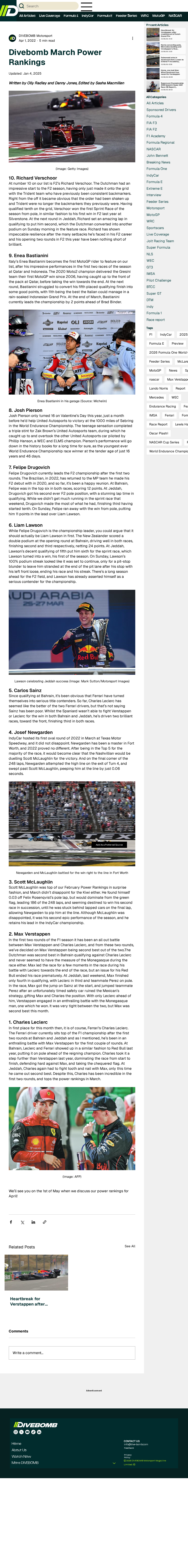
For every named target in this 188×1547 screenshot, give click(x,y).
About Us (19, 1450)
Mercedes (156, 397)
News (173, 370)
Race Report (158, 424)
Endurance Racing (162, 406)
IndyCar (166, 334)
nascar (154, 379)
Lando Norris (158, 388)
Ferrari (169, 415)
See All (130, 1246)
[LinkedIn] (39, 1432)
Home (16, 1443)
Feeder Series (159, 361)
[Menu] (86, 7)
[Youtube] (27, 1432)
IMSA (153, 415)
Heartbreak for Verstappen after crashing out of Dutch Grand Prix (32, 1301)
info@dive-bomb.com (136, 1444)
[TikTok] (33, 1432)
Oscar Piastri (158, 433)
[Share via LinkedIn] (33, 1222)
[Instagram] (16, 1432)
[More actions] (132, 38)
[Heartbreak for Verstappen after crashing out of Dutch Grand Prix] (36, 1273)
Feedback (129, 1447)
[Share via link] (44, 1222)
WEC (175, 397)
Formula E (156, 343)
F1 (150, 334)
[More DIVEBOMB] (114, 1463)
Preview (177, 343)
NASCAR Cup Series (164, 442)
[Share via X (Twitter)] (22, 1222)
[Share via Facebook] (11, 1222)
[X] (21, 1432)
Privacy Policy (128, 1456)
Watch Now (21, 1456)
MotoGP (155, 370)
